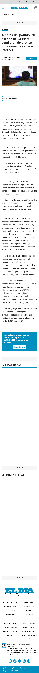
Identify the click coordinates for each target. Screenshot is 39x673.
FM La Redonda (10, 614)
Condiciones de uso (10, 628)
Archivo (28, 610)
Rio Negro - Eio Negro (29, 631)
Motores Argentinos (10, 618)
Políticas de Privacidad (10, 631)
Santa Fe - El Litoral (28, 639)
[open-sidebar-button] (3, 8)
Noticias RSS (29, 614)
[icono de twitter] (19, 661)
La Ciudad (5, 29)
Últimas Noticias (29, 606)
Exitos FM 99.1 (10, 610)
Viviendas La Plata (10, 606)
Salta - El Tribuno (28, 628)
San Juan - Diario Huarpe (29, 635)
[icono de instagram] (24, 661)
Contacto (10, 635)
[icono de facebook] (15, 661)
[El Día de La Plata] (19, 8)
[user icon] (35, 9)
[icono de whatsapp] (28, 661)
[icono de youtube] (10, 661)
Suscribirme (19, 347)
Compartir (30, 58)
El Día (13, 644)
